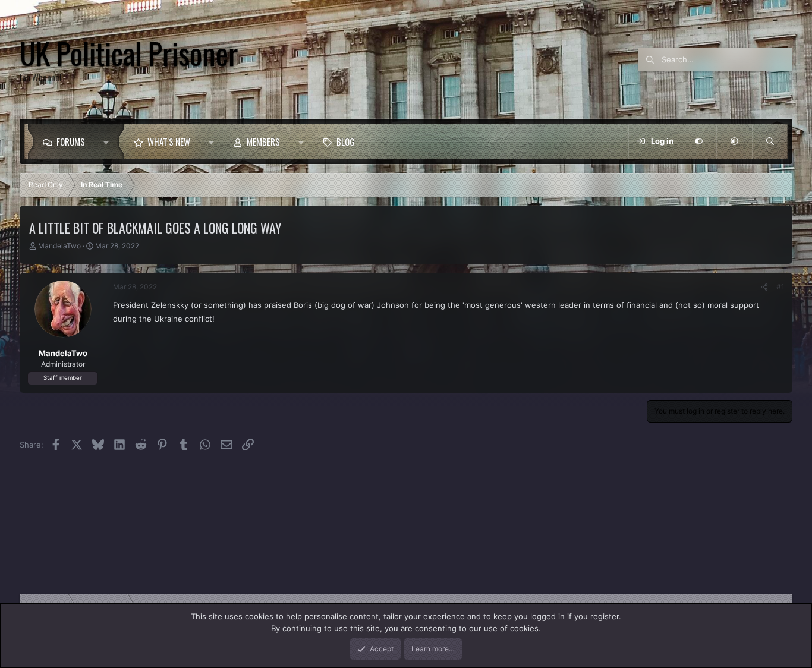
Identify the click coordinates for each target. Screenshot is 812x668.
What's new (168, 141)
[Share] (764, 287)
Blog (345, 141)
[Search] (770, 141)
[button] (109, 141)
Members (263, 141)
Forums (70, 141)
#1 (780, 286)
